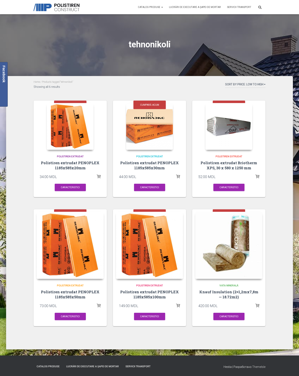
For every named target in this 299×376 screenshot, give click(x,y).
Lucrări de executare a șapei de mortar (195, 7)
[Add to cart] (99, 177)
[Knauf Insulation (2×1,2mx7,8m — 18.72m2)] (228, 245)
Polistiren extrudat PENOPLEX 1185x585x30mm (149, 165)
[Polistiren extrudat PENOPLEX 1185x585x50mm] (70, 245)
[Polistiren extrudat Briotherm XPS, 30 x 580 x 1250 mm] (228, 126)
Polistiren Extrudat (70, 156)
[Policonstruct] (57, 7)
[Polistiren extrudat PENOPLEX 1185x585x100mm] (149, 245)
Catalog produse (149, 7)
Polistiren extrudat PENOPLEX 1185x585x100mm (149, 294)
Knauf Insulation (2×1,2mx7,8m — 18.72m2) (228, 294)
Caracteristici (70, 187)
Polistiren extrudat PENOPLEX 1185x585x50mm (70, 294)
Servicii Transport (239, 7)
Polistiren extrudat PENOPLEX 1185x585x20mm (70, 165)
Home (37, 81)
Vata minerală (228, 285)
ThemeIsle (258, 366)
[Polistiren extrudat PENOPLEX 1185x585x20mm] (70, 126)
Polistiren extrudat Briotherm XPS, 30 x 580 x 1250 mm (229, 165)
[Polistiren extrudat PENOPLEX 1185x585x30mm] (149, 126)
